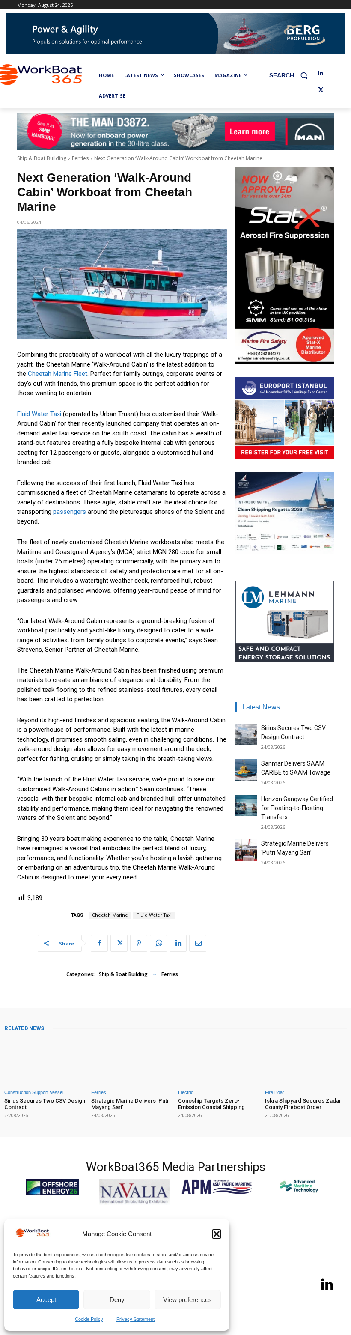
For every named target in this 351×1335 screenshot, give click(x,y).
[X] (320, 90)
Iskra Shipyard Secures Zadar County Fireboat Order (303, 1104)
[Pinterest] (138, 943)
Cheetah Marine (110, 915)
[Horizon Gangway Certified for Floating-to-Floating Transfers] (246, 805)
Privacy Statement (135, 1319)
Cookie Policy (89, 1319)
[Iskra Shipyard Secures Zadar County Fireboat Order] (306, 1061)
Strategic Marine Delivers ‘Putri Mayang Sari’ (130, 1104)
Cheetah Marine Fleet (57, 374)
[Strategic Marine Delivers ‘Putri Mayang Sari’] (246, 850)
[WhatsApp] (158, 943)
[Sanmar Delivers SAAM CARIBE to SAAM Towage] (246, 770)
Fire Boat (274, 1092)
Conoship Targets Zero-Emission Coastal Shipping (211, 1104)
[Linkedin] (320, 73)
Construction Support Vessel (33, 1092)
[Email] (197, 943)
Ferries (80, 158)
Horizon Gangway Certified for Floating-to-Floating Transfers (297, 808)
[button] (216, 1234)
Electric (185, 1092)
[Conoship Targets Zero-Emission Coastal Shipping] (219, 1061)
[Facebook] (99, 943)
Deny (117, 1299)
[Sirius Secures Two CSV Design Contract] (246, 734)
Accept (46, 1299)
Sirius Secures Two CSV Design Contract (44, 1104)
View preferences (187, 1299)
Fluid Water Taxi (39, 414)
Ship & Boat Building (41, 158)
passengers (69, 512)
